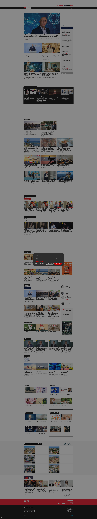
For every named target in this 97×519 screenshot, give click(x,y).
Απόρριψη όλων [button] (49, 263)
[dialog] (48, 259)
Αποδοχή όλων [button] (58, 263)
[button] (48, 261)
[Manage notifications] (1, 517)
